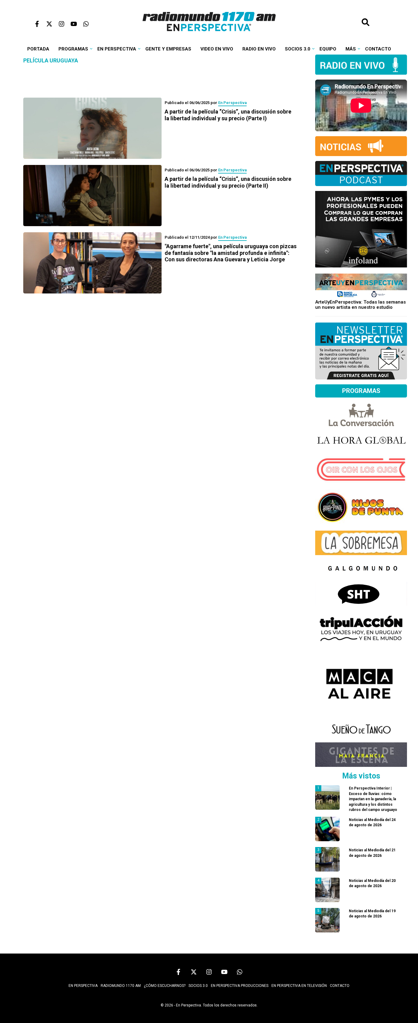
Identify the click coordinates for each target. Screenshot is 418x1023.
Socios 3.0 (297, 49)
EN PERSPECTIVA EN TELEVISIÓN (299, 986)
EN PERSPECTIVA (83, 986)
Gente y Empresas (168, 49)
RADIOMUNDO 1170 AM (121, 986)
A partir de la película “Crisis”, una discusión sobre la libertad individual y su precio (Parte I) (228, 114)
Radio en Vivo (259, 49)
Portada (38, 49)
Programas (73, 49)
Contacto (378, 49)
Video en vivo (216, 49)
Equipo (327, 49)
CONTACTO (339, 986)
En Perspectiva (116, 49)
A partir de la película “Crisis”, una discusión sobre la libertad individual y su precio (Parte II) (228, 182)
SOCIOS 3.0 (198, 986)
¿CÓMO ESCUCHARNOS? (164, 986)
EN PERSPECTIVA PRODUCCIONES (239, 986)
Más (350, 49)
